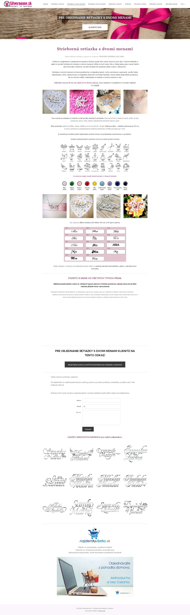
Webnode (101, 611)
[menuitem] (46, 4)
